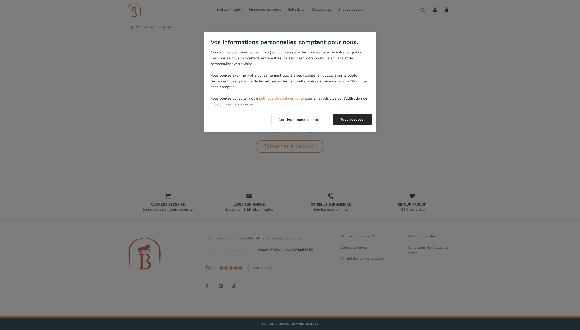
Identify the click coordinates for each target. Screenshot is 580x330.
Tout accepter (352, 119)
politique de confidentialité (281, 98)
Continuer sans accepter (300, 119)
